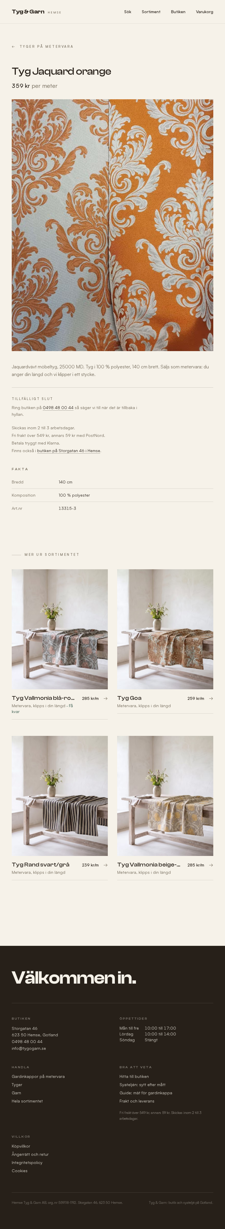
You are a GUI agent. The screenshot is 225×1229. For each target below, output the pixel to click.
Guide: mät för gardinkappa (146, 1092)
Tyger (17, 1084)
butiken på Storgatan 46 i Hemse (68, 450)
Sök (127, 11)
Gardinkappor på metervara (38, 1076)
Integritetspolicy (27, 1162)
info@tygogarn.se (29, 1048)
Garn (16, 1092)
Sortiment (151, 11)
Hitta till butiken (134, 1076)
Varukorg (204, 11)
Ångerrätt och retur (30, 1154)
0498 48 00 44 (58, 407)
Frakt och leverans (137, 1100)
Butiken (178, 11)
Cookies (20, 1170)
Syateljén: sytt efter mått (143, 1084)
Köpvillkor (21, 1145)
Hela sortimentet (27, 1100)
